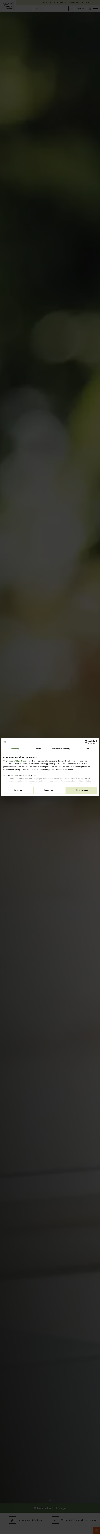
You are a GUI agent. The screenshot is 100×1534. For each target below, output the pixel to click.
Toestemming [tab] (13, 749)
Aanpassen (48, 790)
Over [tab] (87, 749)
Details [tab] (38, 749)
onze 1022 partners (17, 761)
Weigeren (18, 790)
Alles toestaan (82, 790)
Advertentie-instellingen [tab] (62, 749)
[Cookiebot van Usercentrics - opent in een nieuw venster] (86, 742)
